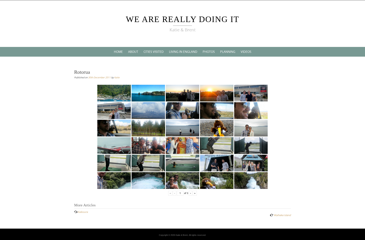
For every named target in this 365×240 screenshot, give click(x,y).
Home (118, 52)
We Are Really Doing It (182, 19)
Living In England (183, 52)
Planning (227, 52)
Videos (246, 52)
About (133, 52)
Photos (209, 52)
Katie (117, 77)
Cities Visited (154, 52)
